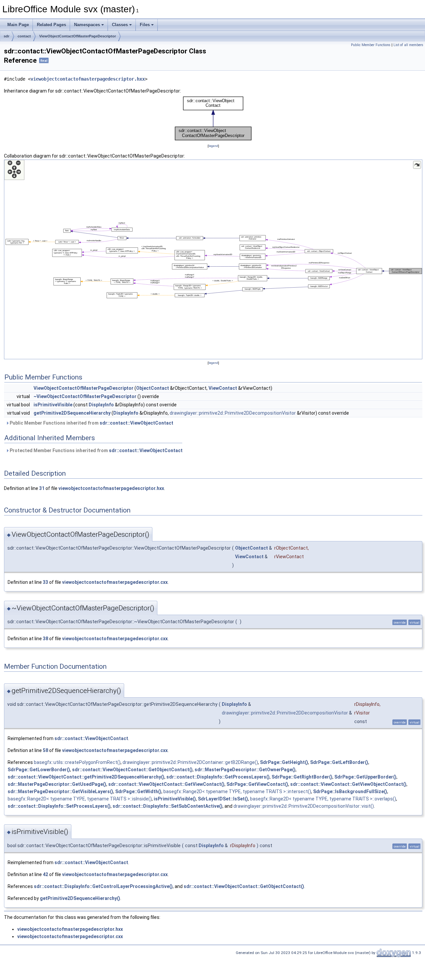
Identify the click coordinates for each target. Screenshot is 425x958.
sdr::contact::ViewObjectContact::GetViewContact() (166, 784)
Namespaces (87, 24)
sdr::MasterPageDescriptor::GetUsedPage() (57, 784)
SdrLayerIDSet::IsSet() (223, 798)
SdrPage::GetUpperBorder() (365, 777)
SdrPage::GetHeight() (284, 762)
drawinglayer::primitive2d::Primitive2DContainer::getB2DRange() (190, 762)
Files (145, 24)
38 (45, 638)
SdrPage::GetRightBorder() (302, 777)
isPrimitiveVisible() (175, 798)
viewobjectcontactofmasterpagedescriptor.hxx (88, 79)
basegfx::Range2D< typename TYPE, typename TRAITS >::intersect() (237, 791)
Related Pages (51, 24)
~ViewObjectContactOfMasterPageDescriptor (85, 396)
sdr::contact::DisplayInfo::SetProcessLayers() (59, 806)
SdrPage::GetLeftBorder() (339, 762)
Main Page (18, 24)
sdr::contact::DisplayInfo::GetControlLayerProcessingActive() (103, 886)
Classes (120, 24)
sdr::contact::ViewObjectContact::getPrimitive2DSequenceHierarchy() (86, 777)
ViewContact (223, 388)
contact (24, 36)
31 (41, 488)
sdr (6, 36)
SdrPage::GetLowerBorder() (39, 769)
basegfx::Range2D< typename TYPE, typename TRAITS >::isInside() (80, 798)
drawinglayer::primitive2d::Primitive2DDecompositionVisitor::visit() (303, 806)
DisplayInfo (101, 404)
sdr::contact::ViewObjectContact (136, 423)
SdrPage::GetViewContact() (257, 784)
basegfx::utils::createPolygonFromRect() (77, 762)
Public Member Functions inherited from (91, 423)
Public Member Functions (370, 45)
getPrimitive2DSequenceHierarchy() (80, 898)
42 (45, 874)
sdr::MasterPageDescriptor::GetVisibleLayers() (60, 791)
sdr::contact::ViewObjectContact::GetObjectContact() (132, 769)
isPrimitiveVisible (53, 404)
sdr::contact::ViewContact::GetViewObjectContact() (348, 784)
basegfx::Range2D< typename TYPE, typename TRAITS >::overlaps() (323, 798)
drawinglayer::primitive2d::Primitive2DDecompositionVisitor (233, 413)
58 (45, 750)
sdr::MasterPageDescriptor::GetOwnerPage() (245, 769)
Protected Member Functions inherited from (96, 450)
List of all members (408, 45)
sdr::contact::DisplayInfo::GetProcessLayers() (218, 777)
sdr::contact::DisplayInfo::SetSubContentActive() (167, 806)
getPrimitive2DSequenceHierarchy (72, 413)
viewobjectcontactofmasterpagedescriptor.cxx (115, 582)
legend (213, 146)
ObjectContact (152, 388)
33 (45, 582)
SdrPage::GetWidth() (138, 791)
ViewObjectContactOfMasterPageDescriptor (77, 36)
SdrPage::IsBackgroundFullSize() (350, 791)
